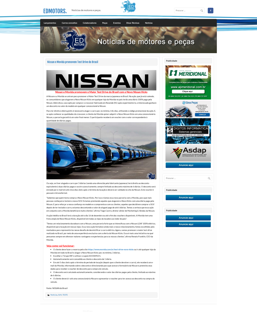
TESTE (65, 295)
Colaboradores (90, 23)
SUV (60, 295)
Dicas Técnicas (132, 23)
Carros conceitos (69, 23)
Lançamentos (50, 23)
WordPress (88, 311)
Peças (104, 23)
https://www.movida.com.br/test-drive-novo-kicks (111, 249)
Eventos (117, 23)
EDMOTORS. (55, 11)
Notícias (149, 23)
